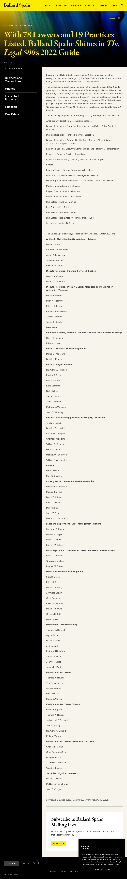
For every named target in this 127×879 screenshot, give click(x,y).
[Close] (122, 842)
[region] (102, 858)
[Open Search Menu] (122, 5)
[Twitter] (29, 863)
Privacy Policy (114, 864)
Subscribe (11, 864)
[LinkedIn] (24, 863)
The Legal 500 (88, 78)
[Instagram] (34, 863)
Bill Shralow (86, 799)
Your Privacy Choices (101, 869)
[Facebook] (39, 863)
